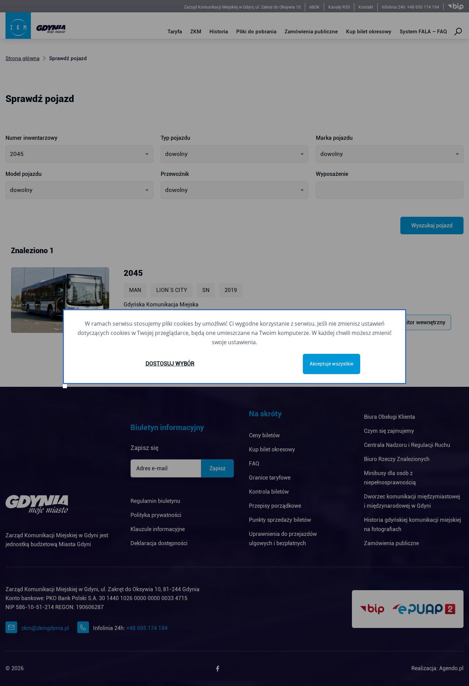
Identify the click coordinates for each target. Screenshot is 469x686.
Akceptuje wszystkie (331, 364)
